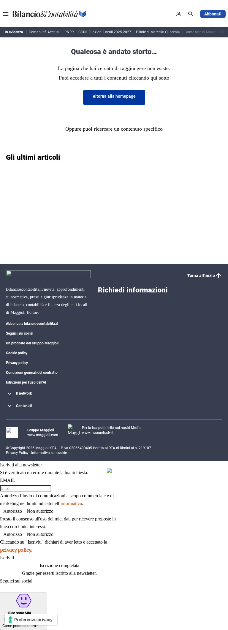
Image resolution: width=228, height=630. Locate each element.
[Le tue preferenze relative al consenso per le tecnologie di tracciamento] (31, 619)
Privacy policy (17, 363)
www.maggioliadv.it (97, 432)
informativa (71, 503)
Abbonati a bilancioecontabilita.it (32, 324)
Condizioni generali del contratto (32, 373)
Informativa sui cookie (49, 453)
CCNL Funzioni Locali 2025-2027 (104, 32)
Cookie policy (16, 353)
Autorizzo (12, 511)
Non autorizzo (40, 511)
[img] (109, 470)
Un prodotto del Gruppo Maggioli (32, 343)
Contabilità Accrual (44, 32)
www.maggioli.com (42, 435)
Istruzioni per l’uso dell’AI (26, 382)
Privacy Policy (17, 453)
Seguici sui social (19, 333)
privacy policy (15, 550)
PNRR (69, 32)
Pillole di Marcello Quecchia (158, 32)
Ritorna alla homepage (114, 96)
